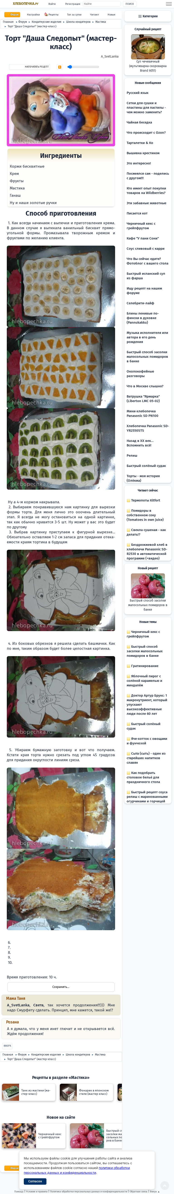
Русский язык (137, 93)
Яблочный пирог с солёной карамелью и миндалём (144, 680)
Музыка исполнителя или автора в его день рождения (147, 337)
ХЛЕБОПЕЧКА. (25, 4)
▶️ (59, 67)
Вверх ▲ (155, 1191)
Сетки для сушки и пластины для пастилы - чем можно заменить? (146, 107)
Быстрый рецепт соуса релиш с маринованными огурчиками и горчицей (147, 796)
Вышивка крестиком (143, 153)
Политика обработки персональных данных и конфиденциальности (88, 1191)
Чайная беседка (139, 122)
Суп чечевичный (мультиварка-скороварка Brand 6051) (148, 66)
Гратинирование (144, 666)
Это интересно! (139, 163)
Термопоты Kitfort (145, 500)
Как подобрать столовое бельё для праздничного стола (143, 777)
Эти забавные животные (146, 203)
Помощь (19, 1191)
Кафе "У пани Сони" (143, 238)
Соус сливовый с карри (145, 249)
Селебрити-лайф (140, 303)
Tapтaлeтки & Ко (140, 143)
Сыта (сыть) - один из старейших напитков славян (146, 758)
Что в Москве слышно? (145, 386)
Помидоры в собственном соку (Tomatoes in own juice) (145, 515)
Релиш (132, 455)
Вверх (7, 1045)
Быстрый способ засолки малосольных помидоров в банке (147, 356)
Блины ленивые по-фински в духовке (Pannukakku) (143, 318)
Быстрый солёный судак (146, 466)
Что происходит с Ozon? (146, 133)
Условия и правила (37, 1191)
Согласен (35, 1181)
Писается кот (137, 213)
